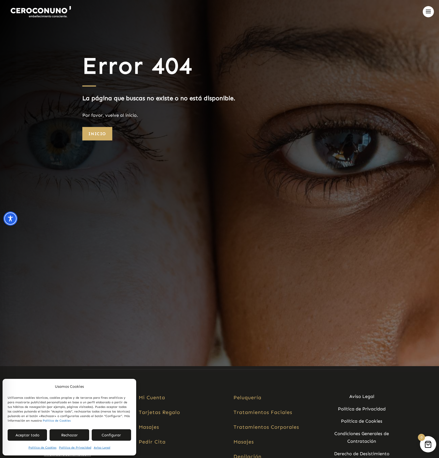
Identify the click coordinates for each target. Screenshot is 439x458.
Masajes (149, 427)
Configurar (111, 435)
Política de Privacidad (75, 447)
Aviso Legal (102, 447)
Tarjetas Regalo (159, 412)
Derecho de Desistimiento (361, 453)
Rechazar (69, 435)
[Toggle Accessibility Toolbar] (10, 218)
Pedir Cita (152, 442)
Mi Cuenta (152, 397)
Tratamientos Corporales (266, 427)
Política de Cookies (57, 420)
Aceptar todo (27, 435)
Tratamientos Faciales (262, 412)
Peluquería (247, 397)
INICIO (97, 133)
